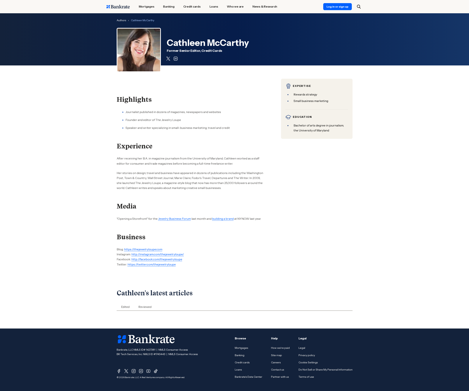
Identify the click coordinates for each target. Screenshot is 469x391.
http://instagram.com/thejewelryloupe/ (157, 254)
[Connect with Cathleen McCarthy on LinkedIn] (175, 58)
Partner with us (280, 376)
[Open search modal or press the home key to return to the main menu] (359, 7)
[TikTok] (156, 371)
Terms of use (306, 376)
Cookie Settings (308, 362)
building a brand (223, 218)
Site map (276, 355)
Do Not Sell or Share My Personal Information (326, 369)
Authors (121, 20)
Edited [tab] (125, 307)
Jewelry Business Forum (174, 218)
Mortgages (241, 348)
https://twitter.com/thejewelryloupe (152, 264)
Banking (239, 355)
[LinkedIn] (141, 371)
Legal (302, 348)
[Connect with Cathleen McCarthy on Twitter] (168, 58)
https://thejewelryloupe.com (143, 249)
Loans (238, 369)
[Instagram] (133, 371)
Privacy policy (307, 355)
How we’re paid (280, 348)
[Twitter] (126, 371)
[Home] (118, 6)
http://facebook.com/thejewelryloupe (156, 259)
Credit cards (242, 362)
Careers (276, 362)
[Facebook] (119, 371)
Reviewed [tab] (144, 307)
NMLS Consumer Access (173, 349)
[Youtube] (148, 371)
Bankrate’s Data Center (248, 376)
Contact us (277, 369)
